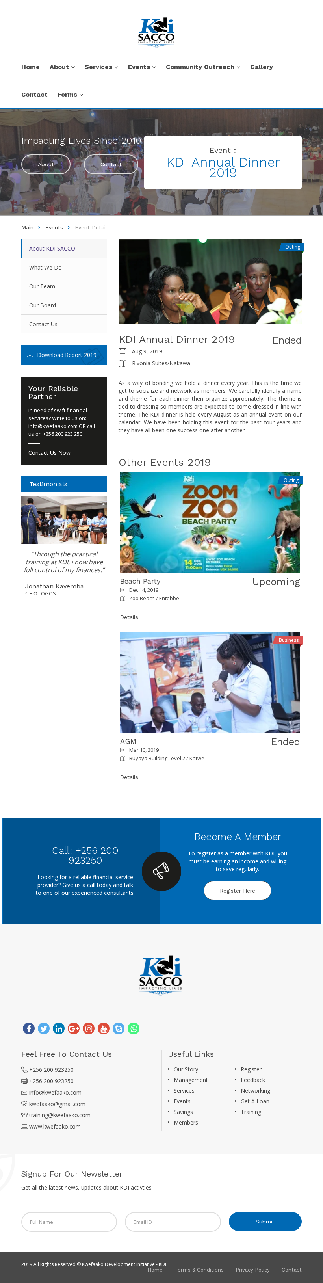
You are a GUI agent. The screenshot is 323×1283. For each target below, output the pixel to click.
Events (182, 1101)
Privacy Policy (253, 1270)
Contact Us (43, 324)
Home (155, 1270)
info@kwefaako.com (53, 426)
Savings (183, 1112)
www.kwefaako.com (55, 1126)
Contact (111, 164)
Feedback (253, 1080)
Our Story (186, 1069)
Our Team (42, 286)
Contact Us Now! (50, 452)
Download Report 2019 (67, 355)
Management (191, 1080)
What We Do (45, 267)
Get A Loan (255, 1101)
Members (186, 1122)
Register (251, 1069)
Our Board (42, 305)
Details (129, 617)
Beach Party (140, 581)
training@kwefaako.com (60, 1115)
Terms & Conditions (199, 1270)
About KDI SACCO (52, 248)
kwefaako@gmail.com (57, 1104)
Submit (265, 1221)
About (46, 164)
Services (184, 1090)
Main (27, 227)
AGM (128, 741)
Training (251, 1112)
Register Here (237, 890)
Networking (255, 1090)
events (54, 227)
